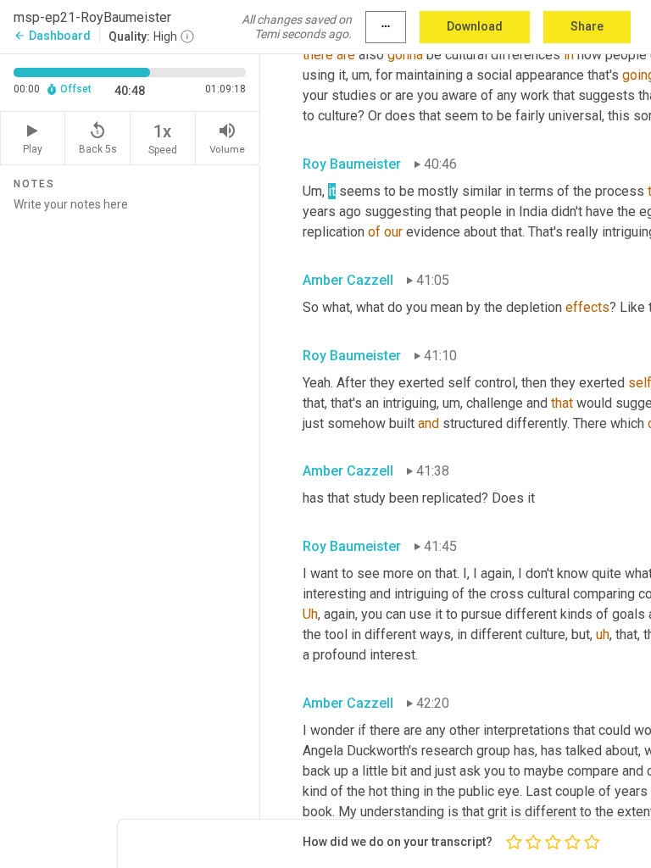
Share (587, 26)
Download (475, 26)
